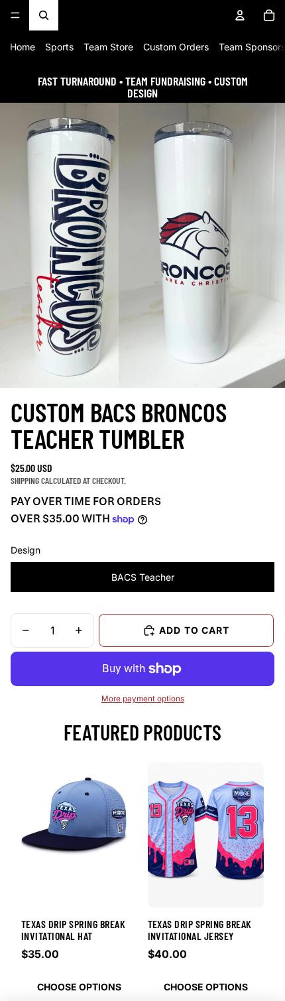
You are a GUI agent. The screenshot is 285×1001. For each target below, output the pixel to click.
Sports (59, 46)
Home (22, 46)
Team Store (108, 46)
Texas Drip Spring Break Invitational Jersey (200, 929)
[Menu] (15, 15)
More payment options (142, 698)
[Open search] (43, 15)
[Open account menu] (240, 15)
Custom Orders (176, 46)
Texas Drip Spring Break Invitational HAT (73, 929)
